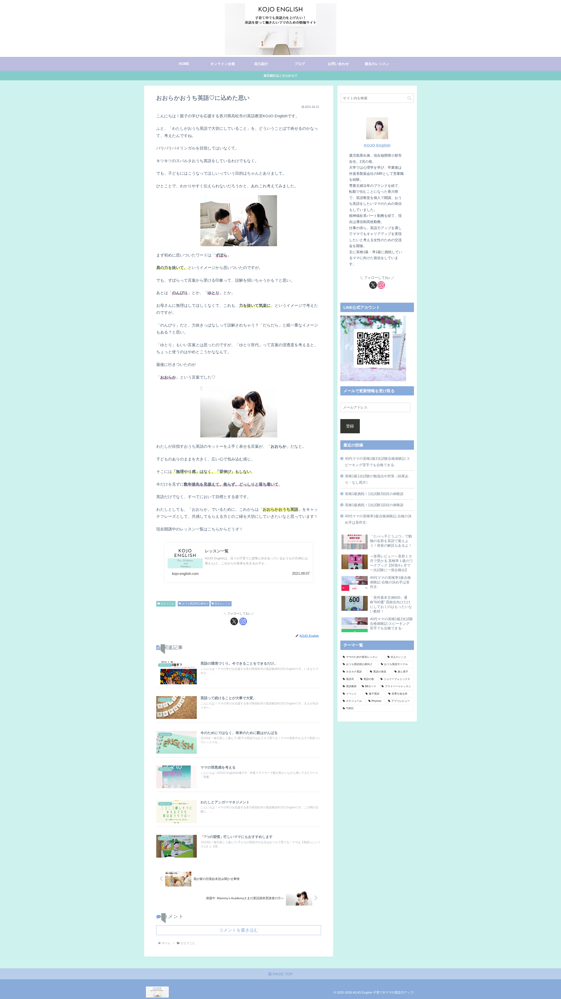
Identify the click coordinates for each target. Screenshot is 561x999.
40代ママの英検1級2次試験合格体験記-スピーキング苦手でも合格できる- (377, 461)
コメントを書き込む (238, 930)
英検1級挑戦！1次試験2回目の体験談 (374, 494)
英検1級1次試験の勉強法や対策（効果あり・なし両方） (376, 479)
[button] (409, 98)
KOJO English (377, 145)
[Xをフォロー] (234, 621)
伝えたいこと (223, 603)
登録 (350, 426)
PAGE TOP (282, 974)
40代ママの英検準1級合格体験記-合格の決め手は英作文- (378, 519)
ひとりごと (167, 603)
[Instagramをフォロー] (243, 621)
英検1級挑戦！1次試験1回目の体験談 (374, 505)
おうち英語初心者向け (195, 603)
